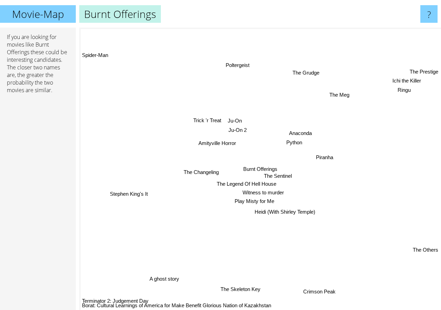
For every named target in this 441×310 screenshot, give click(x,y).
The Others (425, 250)
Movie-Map (38, 14)
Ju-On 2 (237, 130)
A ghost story (162, 278)
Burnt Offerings (260, 169)
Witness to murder (263, 192)
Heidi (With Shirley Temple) (285, 212)
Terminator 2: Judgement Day (115, 301)
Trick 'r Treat (208, 120)
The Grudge (306, 73)
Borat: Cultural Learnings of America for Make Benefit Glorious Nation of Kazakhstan (176, 305)
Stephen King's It (128, 193)
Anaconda (300, 133)
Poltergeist (238, 65)
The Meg (339, 95)
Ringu (404, 91)
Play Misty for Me (254, 201)
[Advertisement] (37, 204)
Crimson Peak (317, 292)
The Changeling (201, 172)
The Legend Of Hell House (246, 184)
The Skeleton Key (243, 290)
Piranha (324, 157)
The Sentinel (278, 176)
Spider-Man (95, 55)
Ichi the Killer (407, 81)
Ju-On (235, 121)
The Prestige (424, 72)
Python (294, 142)
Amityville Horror (217, 143)
